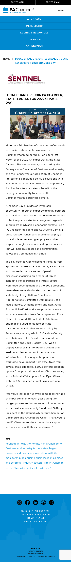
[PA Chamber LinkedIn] (35, 503)
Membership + (35, 26)
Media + (35, 39)
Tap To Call (18, 2)
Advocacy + (35, 19)
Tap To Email (53, 2)
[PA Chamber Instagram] (51, 503)
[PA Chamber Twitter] (19, 503)
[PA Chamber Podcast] (43, 503)
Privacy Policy (36, 554)
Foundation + (35, 46)
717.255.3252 (42, 511)
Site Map (35, 549)
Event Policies (35, 551)
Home (6, 58)
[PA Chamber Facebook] (27, 503)
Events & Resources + (35, 32)
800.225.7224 (43, 514)
